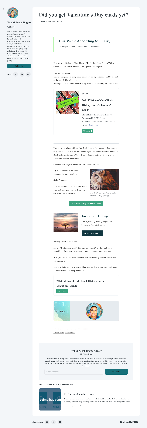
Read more (93, 125)
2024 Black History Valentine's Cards (86, 203)
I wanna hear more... (92, 233)
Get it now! (87, 131)
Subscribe (19, 66)
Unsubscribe (59, 332)
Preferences (70, 332)
